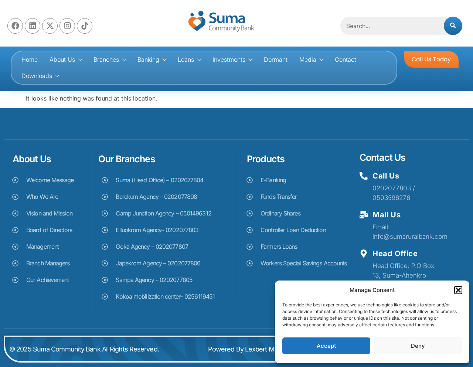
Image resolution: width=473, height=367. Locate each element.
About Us (62, 59)
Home (29, 59)
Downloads (36, 75)
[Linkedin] (32, 26)
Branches (106, 59)
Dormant (275, 59)
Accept (326, 345)
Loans (186, 59)
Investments (228, 59)
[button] (458, 290)
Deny (418, 345)
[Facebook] (15, 26)
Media (307, 59)
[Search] (453, 26)
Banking (148, 59)
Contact (345, 59)
